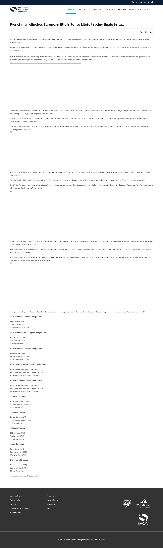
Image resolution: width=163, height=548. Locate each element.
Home (70, 9)
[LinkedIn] (151, 32)
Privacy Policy (51, 496)
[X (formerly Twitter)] (146, 32)
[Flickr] (148, 2)
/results (36, 476)
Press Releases (15, 512)
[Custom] (152, 2)
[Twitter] (136, 2)
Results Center (15, 500)
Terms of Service (53, 500)
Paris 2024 (122, 9)
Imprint (49, 508)
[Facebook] (133, 2)
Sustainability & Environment (20, 508)
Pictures (13, 504)
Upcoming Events (16, 496)
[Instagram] (144, 2)
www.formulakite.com (25, 476)
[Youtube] (141, 2)
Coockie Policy (52, 504)
